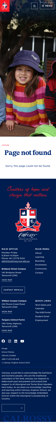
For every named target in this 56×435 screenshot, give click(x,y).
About (38, 253)
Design (4, 348)
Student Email (42, 316)
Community (41, 269)
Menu (48, 6)
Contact (39, 273)
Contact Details (13, 290)
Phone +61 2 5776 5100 (13, 258)
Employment (41, 320)
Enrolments (41, 265)
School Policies (8, 352)
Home (5, 145)
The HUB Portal (43, 312)
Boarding (40, 261)
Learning (39, 257)
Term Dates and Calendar (43, 307)
